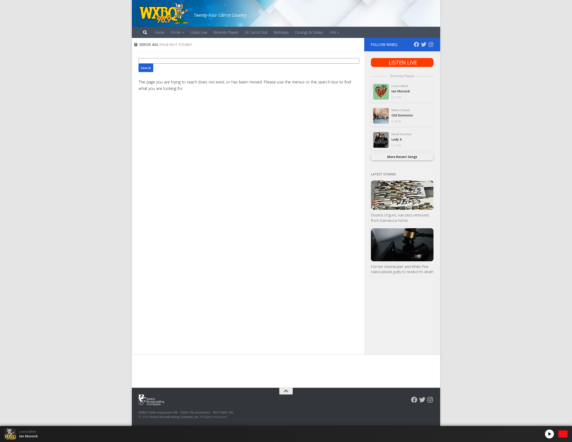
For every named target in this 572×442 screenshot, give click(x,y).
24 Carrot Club (255, 32)
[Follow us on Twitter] (423, 44)
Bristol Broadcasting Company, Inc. (174, 417)
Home (159, 32)
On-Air (176, 32)
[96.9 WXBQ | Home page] (164, 13)
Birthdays (281, 32)
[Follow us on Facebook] (416, 44)
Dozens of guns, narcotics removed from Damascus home (400, 217)
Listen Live (198, 32)
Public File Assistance (195, 412)
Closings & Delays (309, 32)
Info (333, 32)
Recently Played (225, 32)
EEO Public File (223, 412)
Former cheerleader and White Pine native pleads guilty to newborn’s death (402, 269)
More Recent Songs (402, 157)
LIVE (563, 434)
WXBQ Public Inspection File (158, 412)
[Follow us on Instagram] (430, 44)
